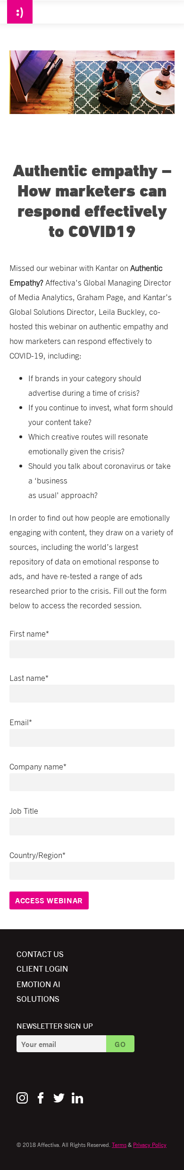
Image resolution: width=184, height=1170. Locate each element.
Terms (119, 1144)
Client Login (42, 968)
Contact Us (40, 953)
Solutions (38, 998)
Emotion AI (38, 984)
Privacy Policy (150, 1144)
